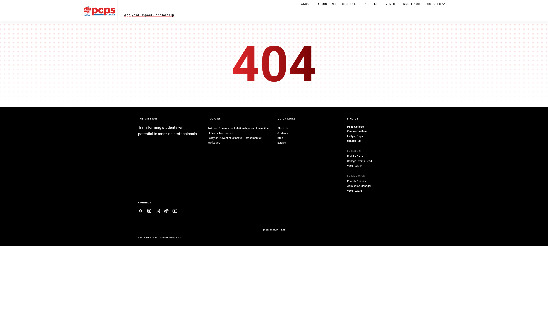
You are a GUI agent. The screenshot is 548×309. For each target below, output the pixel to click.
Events (389, 4)
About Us (282, 128)
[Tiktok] (166, 211)
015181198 (354, 140)
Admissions (327, 4)
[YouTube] (174, 211)
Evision (281, 142)
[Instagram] (149, 211)
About (306, 4)
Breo (280, 137)
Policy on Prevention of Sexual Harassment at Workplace (235, 140)
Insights (370, 4)
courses (434, 4)
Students (349, 4)
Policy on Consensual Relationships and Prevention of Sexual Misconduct (238, 131)
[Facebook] (140, 211)
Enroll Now (411, 4)
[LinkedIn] (157, 211)
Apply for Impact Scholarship (149, 15)
